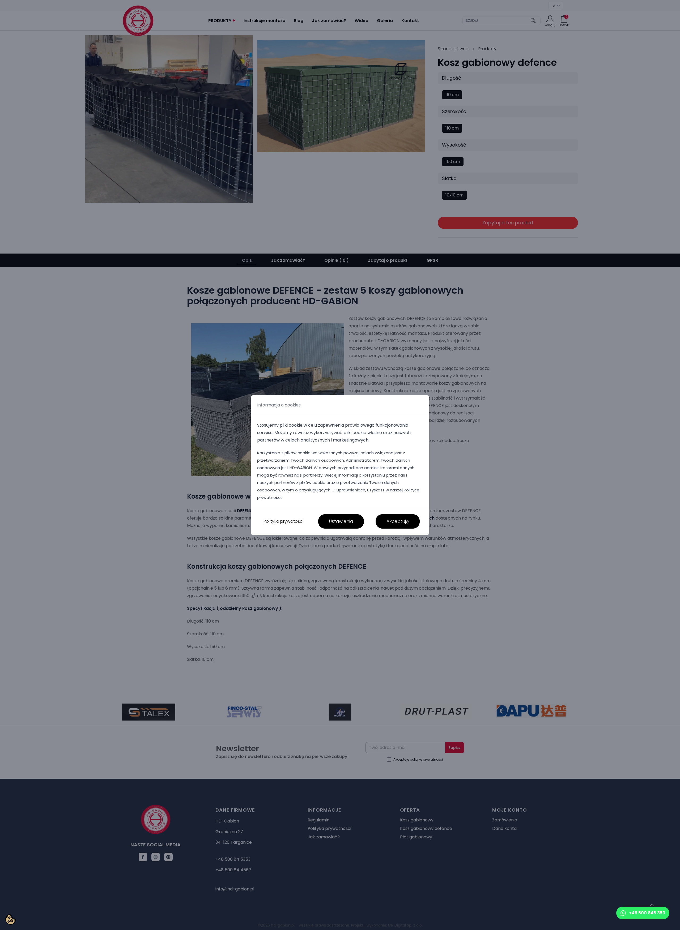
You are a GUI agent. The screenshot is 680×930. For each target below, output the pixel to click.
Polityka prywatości (283, 521)
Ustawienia (341, 521)
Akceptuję (397, 521)
